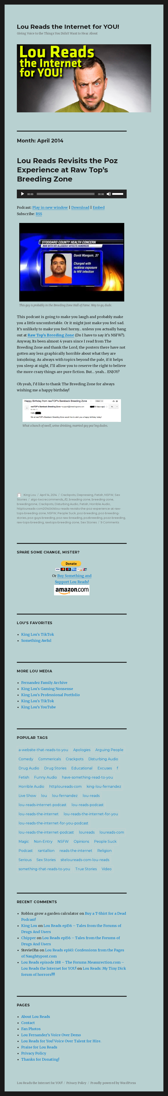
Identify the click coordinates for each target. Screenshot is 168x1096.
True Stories (86, 869)
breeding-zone (102, 499)
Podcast (26, 851)
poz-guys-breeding (41, 517)
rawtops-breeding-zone (62, 522)
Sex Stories (88, 522)
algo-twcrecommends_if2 (49, 499)
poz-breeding (87, 513)
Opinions (81, 841)
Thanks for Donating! (40, 1059)
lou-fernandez (65, 796)
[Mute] (109, 194)
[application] (72, 194)
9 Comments (110, 522)
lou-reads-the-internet (39, 814)
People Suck (67, 513)
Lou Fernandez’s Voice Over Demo (51, 1035)
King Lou (30, 495)
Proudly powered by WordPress (113, 1083)
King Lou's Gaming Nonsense (47, 689)
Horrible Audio (99, 504)
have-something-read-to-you (87, 777)
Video (107, 869)
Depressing (85, 495)
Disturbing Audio (66, 504)
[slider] (118, 193)
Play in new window (50, 207)
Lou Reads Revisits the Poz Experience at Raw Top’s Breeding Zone (67, 169)
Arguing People (109, 750)
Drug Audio (29, 768)
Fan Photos (31, 1029)
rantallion (46, 851)
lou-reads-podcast (88, 805)
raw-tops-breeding (30, 522)
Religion (104, 851)
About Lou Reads (35, 1016)
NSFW (108, 495)
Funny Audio (45, 777)
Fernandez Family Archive (44, 682)
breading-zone (79, 499)
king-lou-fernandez (104, 786)
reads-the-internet (76, 851)
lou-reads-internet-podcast (42, 805)
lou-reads (91, 796)
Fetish (98, 495)
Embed (99, 207)
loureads (86, 832)
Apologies (81, 750)
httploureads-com (65, 786)
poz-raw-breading (69, 517)
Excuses (105, 768)
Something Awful (36, 640)
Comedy (26, 759)
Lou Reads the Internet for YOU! (68, 26)
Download (80, 207)
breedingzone (27, 504)
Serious (25, 860)
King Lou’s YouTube (38, 707)
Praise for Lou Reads (39, 1047)
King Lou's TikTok (37, 634)
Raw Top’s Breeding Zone (51, 335)
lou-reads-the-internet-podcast (46, 832)
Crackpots (68, 495)
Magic (24, 841)
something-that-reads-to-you (44, 869)
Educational (82, 768)
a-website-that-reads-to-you (43, 750)
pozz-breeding (114, 517)
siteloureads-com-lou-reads (85, 860)
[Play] (22, 194)
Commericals (49, 759)
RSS (39, 214)
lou (44, 796)
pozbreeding (93, 517)
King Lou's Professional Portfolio (50, 695)
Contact (28, 1023)
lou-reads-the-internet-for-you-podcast (53, 823)
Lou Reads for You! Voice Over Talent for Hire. (61, 1041)
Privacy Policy (33, 1053)
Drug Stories (55, 768)
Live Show (27, 796)
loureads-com (112, 832)
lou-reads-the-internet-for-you (91, 814)
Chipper (28, 938)
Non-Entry (43, 841)
